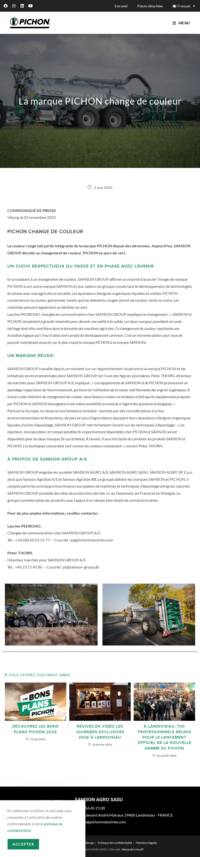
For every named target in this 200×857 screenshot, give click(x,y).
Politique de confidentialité (115, 843)
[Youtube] (30, 6)
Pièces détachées (150, 6)
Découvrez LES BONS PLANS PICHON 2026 (35, 729)
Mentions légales (146, 843)
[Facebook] (6, 6)
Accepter (23, 844)
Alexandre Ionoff (132, 849)
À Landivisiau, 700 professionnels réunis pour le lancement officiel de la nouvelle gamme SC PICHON (164, 737)
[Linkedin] (22, 6)
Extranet (121, 6)
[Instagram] (14, 6)
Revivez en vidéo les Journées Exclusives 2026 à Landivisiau (100, 732)
